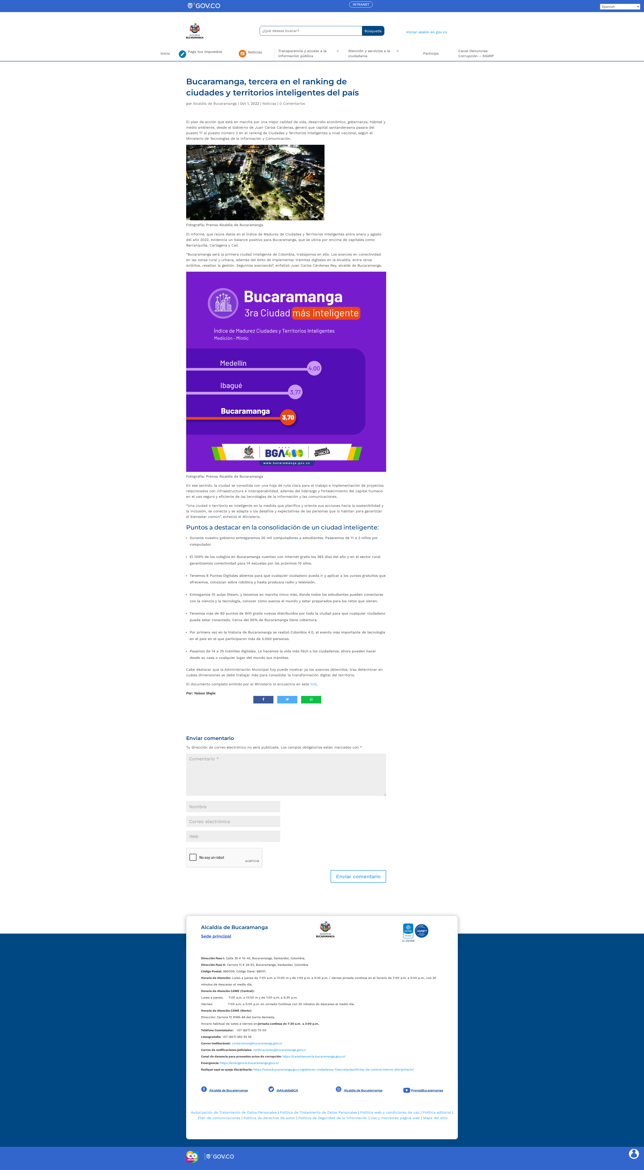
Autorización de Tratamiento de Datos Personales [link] (234, 1112)
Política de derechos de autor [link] (269, 1118)
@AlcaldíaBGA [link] (287, 1090)
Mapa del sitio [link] (435, 1118)
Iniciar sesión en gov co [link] (426, 32)
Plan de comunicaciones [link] (219, 1118)
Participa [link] (431, 53)
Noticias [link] (269, 103)
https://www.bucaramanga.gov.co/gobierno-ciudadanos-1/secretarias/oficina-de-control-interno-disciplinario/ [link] (333, 1069)
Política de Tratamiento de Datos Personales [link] (318, 1112)
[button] (358, 876)
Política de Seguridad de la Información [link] (332, 1118)
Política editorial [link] (437, 1112)
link (313, 684)
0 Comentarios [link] (292, 103)
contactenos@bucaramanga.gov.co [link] (257, 1043)
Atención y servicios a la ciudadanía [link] (369, 53)
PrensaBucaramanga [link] (427, 1090)
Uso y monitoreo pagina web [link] (395, 1118)
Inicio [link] (165, 53)
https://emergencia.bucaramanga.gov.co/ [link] (249, 1063)
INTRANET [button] (361, 4)
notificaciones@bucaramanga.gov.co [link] (279, 1050)
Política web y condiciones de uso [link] (389, 1112)
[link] (203, 9)
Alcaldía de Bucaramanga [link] (215, 103)
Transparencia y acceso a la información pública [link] (302, 53)
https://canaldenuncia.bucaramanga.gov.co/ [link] (314, 1056)
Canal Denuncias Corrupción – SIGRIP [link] (476, 53)
